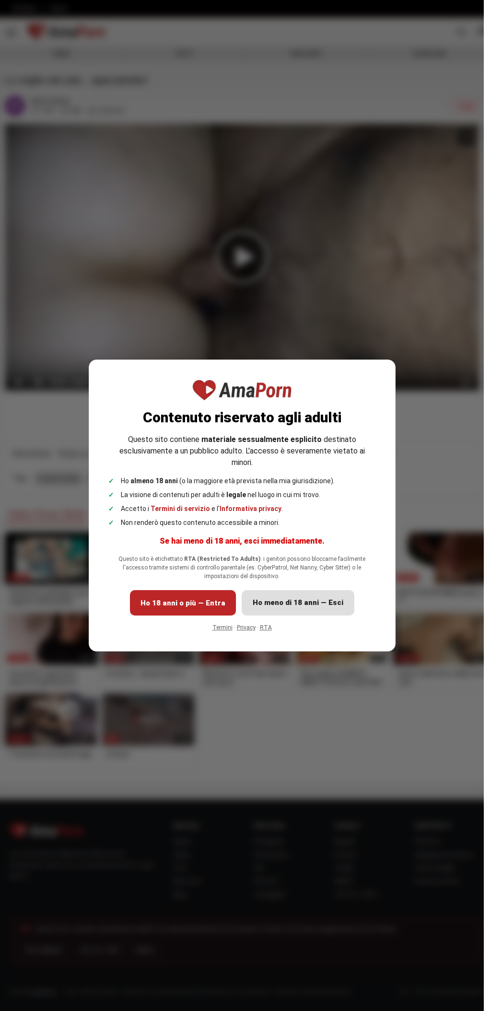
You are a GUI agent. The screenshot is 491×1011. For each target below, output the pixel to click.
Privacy (246, 627)
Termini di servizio (180, 508)
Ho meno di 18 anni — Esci (298, 602)
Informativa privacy (250, 508)
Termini (222, 627)
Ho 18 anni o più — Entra (182, 603)
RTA (266, 627)
